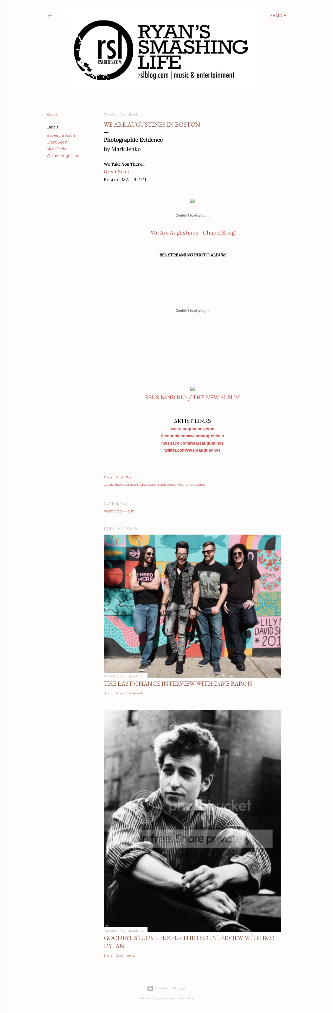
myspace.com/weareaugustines (192, 443)
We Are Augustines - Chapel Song (193, 232)
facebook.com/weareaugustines (192, 436)
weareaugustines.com (192, 429)
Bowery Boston (61, 135)
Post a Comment (119, 511)
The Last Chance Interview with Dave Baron (178, 683)
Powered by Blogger (170, 988)
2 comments (125, 955)
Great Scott (57, 142)
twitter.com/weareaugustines (192, 450)
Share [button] (52, 114)
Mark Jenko (57, 149)
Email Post (124, 477)
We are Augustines (64, 155)
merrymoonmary (180, 998)
